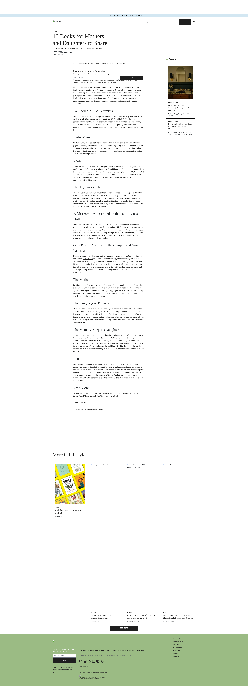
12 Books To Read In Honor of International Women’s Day (97, 393)
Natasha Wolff (96, 621)
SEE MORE (124, 628)
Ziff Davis (91, 672)
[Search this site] (194, 22)
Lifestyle (173, 22)
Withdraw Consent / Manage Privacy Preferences (93, 677)
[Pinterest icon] (89, 661)
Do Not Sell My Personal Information (89, 678)
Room (82, 169)
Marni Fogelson (58, 51)
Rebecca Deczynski (134, 621)
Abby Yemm (59, 516)
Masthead (82, 656)
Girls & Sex (88, 259)
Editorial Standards (97, 409)
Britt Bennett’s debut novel (84, 285)
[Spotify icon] (102, 661)
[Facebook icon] (93, 661)
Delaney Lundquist (177, 132)
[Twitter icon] (97, 661)
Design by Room (114, 22)
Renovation (139, 22)
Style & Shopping (151, 22)
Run (132, 370)
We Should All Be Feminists (122, 119)
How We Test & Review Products (128, 651)
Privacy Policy (97, 82)
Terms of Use (132, 80)
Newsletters (185, 22)
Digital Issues (176, 656)
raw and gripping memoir (97, 225)
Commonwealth (79, 378)
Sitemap (129, 656)
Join (131, 77)
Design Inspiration (127, 22)
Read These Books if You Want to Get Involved (98, 396)
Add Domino (57, 54)
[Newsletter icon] (80, 661)
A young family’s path (82, 335)
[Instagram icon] (85, 661)
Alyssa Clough (173, 114)
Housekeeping (163, 22)
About (82, 651)
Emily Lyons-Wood (187, 134)
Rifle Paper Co (108, 148)
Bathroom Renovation (175, 102)
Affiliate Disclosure (95, 656)
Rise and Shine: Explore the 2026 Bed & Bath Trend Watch (124, 15)
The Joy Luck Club (80, 193)
